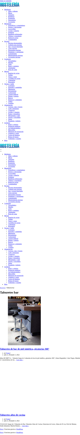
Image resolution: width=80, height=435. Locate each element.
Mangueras (11, 89)
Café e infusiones (13, 108)
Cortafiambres (12, 39)
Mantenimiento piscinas (15, 55)
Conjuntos (11, 85)
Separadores (12, 20)
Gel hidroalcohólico (14, 128)
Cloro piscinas (12, 48)
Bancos (10, 98)
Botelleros (11, 16)
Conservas (11, 110)
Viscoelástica (12, 61)
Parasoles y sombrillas (15, 87)
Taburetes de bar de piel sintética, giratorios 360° (24, 349)
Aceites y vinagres (14, 112)
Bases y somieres (13, 66)
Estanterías (11, 18)
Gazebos (11, 103)
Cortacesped (12, 93)
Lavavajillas (12, 29)
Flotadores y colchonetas (15, 52)
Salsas (10, 119)
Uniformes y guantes (14, 138)
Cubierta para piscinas (15, 45)
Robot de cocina (13, 38)
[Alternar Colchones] (34, 203)
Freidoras (11, 32)
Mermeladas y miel (14, 115)
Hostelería (2, 288)
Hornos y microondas (14, 27)
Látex (10, 64)
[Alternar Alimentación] (34, 249)
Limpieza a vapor (13, 133)
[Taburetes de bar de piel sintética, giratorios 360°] (24, 345)
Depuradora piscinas (14, 50)
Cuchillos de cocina (14, 78)
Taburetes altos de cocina (12, 415)
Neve (1, 429)
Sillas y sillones (13, 11)
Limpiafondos (12, 54)
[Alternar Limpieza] (34, 267)
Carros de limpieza (14, 135)
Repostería (11, 82)
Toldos (10, 101)
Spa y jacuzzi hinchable (15, 46)
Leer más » (19, 360)
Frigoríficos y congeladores (16, 25)
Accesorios (11, 22)
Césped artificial (13, 94)
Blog (5, 140)
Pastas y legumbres (14, 114)
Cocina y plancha (13, 31)
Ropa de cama (12, 69)
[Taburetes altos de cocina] (24, 411)
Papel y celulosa (13, 124)
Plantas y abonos (13, 96)
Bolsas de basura (13, 137)
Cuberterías (11, 80)
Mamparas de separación (15, 131)
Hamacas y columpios (15, 100)
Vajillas (10, 75)
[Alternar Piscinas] (34, 186)
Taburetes (11, 15)
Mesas (10, 13)
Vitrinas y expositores (14, 36)
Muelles (10, 62)
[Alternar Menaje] (34, 216)
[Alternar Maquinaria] (34, 168)
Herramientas (12, 91)
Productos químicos (14, 126)
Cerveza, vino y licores (15, 107)
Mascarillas (11, 130)
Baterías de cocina (13, 73)
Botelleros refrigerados (15, 34)
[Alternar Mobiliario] (34, 154)
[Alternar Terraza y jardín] (34, 228)
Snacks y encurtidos (14, 117)
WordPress (19, 429)
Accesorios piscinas (14, 57)
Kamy (8, 353)
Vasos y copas (12, 77)
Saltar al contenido (5, 1)
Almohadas (11, 68)
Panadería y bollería (14, 121)
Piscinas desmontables (15, 43)
